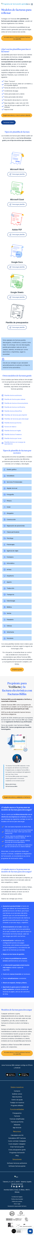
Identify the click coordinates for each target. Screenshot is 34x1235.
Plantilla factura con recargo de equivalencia (14, 443)
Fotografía (10, 494)
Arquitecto (10, 576)
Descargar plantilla (18, 174)
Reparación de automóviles (16, 526)
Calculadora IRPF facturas (17, 1138)
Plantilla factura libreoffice (13, 411)
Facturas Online (8, 122)
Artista (9, 569)
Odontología (11, 601)
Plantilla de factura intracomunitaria (16, 403)
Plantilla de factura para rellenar (14, 399)
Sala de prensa (17, 1097)
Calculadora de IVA (17, 1135)
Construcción (11, 519)
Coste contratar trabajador (17, 1141)
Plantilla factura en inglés (12, 430)
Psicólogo (10, 538)
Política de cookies (17, 1201)
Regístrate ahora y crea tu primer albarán (16, 115)
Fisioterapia (10, 544)
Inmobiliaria (10, 476)
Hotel (8, 507)
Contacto (17, 1091)
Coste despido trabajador (17, 1144)
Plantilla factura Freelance (13, 434)
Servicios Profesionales (14, 482)
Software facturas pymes (17, 1166)
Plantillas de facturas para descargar (16, 419)
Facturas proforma (17, 1122)
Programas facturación (17, 1152)
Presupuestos (17, 1113)
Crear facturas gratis (17, 1147)
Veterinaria (10, 632)
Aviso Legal (17, 1204)
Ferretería (10, 638)
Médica (9, 607)
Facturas (17, 1116)
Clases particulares (13, 532)
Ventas (9, 613)
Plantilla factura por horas (12, 438)
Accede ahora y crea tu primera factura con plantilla (17, 38)
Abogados (10, 513)
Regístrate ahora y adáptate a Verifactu (17, 797)
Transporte (10, 594)
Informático (10, 563)
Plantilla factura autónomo (13, 395)
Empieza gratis (17, 669)
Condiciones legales (17, 1196)
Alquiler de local (12, 488)
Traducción (10, 588)
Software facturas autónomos (17, 1163)
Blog (17, 1155)
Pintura (9, 501)
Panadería (10, 619)
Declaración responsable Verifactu (17, 1206)
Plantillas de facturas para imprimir (15, 415)
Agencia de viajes (12, 551)
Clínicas (9, 626)
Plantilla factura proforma (12, 423)
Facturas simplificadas (17, 1119)
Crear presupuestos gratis (17, 1150)
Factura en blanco (10, 426)
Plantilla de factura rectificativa (14, 407)
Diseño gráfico (11, 469)
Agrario (9, 582)
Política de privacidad (17, 1199)
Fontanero (10, 557)
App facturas (17, 1127)
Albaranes (17, 1125)
